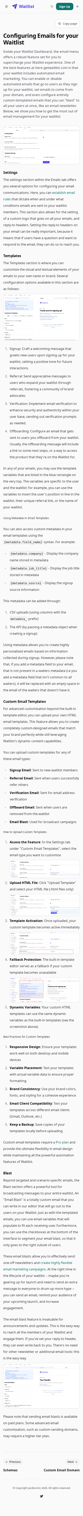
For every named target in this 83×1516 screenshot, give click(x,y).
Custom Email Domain (62, 1470)
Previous (15, 1462)
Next (70, 1462)
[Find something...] (52, 6)
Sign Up (64, 6)
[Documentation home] (23, 6)
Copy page (70, 23)
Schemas (10, 1470)
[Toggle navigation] (6, 6)
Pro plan (62, 1142)
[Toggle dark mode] (77, 6)
